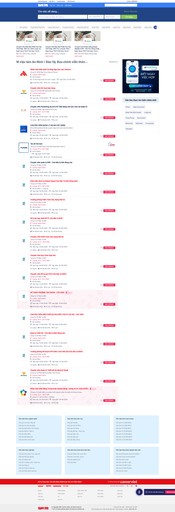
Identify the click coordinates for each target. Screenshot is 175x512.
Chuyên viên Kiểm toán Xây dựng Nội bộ (46, 237)
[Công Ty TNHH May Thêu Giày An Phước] (24, 73)
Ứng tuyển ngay (109, 80)
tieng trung (130, 118)
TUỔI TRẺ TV (52, 1)
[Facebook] (127, 486)
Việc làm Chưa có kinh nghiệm (125, 457)
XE (58, 496)
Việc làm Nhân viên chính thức (77, 454)
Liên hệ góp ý (119, 509)
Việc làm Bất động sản (26, 437)
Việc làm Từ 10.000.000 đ (124, 431)
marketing (129, 123)
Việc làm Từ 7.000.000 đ (123, 428)
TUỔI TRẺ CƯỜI (70, 1)
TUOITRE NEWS (61, 1)
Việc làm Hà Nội (72, 422)
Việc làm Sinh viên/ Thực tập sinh (29, 454)
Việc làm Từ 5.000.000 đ (123, 425)
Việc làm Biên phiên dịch (27, 439)
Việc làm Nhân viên (25, 459)
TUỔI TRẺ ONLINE (42, 1)
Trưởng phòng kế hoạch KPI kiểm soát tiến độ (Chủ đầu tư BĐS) (56, 351)
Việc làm (60, 5)
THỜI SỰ (40, 493)
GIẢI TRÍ (80, 496)
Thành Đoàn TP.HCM (131, 507)
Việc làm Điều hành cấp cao (28, 471)
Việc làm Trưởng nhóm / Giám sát (29, 462)
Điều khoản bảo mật (109, 509)
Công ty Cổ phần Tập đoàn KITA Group (43, 109)
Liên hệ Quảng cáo (96, 509)
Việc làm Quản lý (24, 465)
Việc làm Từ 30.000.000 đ (124, 439)
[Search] (136, 5)
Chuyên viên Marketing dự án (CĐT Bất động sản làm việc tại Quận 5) (58, 106)
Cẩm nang (68, 5)
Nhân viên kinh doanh (133, 112)
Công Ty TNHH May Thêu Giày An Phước (44, 72)
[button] (101, 80)
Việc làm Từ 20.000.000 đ (124, 437)
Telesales (129, 129)
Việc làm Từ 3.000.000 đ (123, 422)
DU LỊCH (60, 499)
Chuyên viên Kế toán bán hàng (42, 88)
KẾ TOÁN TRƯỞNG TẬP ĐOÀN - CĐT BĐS (47, 292)
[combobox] (62, 17)
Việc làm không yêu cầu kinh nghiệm (127, 454)
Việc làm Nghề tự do (73, 459)
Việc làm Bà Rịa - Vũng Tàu (76, 431)
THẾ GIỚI (40, 496)
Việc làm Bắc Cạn (72, 437)
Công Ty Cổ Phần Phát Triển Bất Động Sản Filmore (47, 146)
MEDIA (40, 490)
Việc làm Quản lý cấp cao (27, 468)
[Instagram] (131, 486)
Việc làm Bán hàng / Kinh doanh (29, 428)
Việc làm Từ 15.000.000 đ (124, 434)
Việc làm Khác (71, 462)
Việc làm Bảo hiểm (25, 434)
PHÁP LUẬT (41, 499)
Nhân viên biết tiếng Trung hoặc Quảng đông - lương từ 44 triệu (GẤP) (59, 388)
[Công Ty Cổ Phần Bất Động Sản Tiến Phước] (24, 92)
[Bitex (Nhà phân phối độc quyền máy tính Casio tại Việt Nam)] (24, 129)
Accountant (141, 118)
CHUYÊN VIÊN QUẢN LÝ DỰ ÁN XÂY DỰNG (47, 125)
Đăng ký (126, 11)
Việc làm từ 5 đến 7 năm (123, 465)
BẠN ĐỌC (120, 493)
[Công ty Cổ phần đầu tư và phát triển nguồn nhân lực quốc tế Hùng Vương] (24, 393)
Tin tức (52, 5)
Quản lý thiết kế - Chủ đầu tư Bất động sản (47, 333)
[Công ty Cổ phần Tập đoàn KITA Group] (24, 111)
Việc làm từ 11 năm (122, 471)
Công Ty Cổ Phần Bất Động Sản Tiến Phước (45, 91)
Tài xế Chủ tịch (36, 144)
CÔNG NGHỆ (61, 493)
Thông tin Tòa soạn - (119, 507)
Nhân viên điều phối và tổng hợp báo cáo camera (50, 69)
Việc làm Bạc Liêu (73, 434)
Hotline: (130, 509)
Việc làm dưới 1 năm (122, 459)
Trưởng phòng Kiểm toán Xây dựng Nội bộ (47, 199)
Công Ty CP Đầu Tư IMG (38, 165)
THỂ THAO (100, 490)
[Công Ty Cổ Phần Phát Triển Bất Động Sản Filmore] (24, 148)
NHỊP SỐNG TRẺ (82, 490)
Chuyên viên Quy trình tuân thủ (43, 255)
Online (128, 107)
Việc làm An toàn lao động (27, 425)
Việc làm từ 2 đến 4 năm (123, 462)
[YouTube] (136, 486)
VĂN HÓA (80, 493)
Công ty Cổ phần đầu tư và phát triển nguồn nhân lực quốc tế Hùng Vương (56, 392)
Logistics (147, 112)
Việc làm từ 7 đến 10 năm (124, 468)
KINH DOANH (61, 490)
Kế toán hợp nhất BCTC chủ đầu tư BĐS (46, 218)
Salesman (139, 123)
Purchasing (150, 123)
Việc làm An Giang (73, 428)
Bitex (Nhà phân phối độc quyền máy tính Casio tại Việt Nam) (51, 128)
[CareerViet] (128, 481)
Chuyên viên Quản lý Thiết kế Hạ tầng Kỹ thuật (49, 370)
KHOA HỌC (100, 493)
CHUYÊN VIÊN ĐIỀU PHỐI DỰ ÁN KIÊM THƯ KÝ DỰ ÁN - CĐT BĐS (57, 314)
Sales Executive (139, 107)
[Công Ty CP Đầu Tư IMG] (24, 166)
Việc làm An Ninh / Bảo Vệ (27, 422)
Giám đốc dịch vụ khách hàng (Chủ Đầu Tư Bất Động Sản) (54, 181)
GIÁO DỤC (120, 490)
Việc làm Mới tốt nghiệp (26, 457)
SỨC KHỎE (100, 496)
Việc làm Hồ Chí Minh (74, 425)
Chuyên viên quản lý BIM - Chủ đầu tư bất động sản (51, 162)
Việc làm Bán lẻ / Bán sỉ (26, 431)
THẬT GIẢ (119, 496)
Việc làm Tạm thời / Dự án (75, 457)
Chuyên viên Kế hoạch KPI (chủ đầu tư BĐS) (48, 274)
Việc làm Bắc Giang (73, 439)
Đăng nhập (133, 11)
